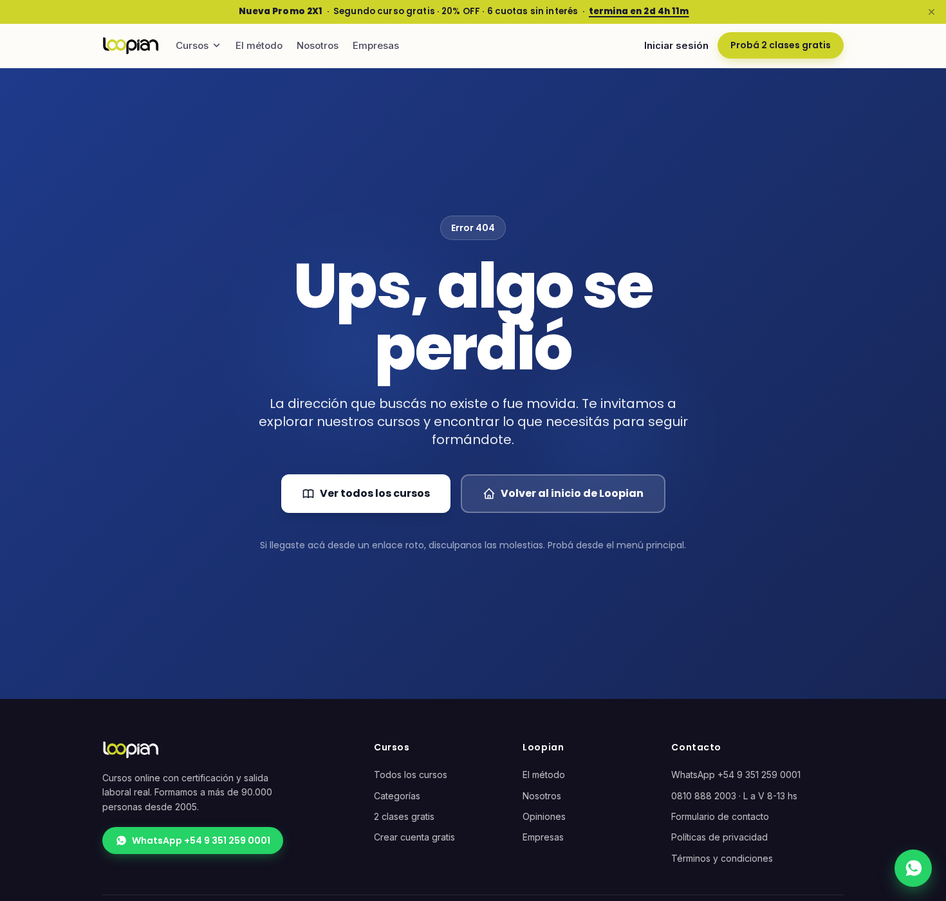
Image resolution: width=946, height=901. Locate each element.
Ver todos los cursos (375, 493)
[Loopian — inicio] (130, 45)
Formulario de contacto (720, 816)
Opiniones (544, 816)
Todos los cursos (410, 774)
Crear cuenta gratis (414, 836)
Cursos (192, 45)
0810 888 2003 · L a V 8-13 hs (734, 795)
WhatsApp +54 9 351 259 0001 (201, 840)
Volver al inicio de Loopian (572, 493)
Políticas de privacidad (719, 836)
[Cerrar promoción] (931, 11)
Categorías (397, 795)
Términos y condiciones (722, 858)
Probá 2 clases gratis (780, 45)
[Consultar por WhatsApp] (913, 868)
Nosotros (318, 45)
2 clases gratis (404, 816)
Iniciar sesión (676, 45)
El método (259, 45)
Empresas (376, 45)
